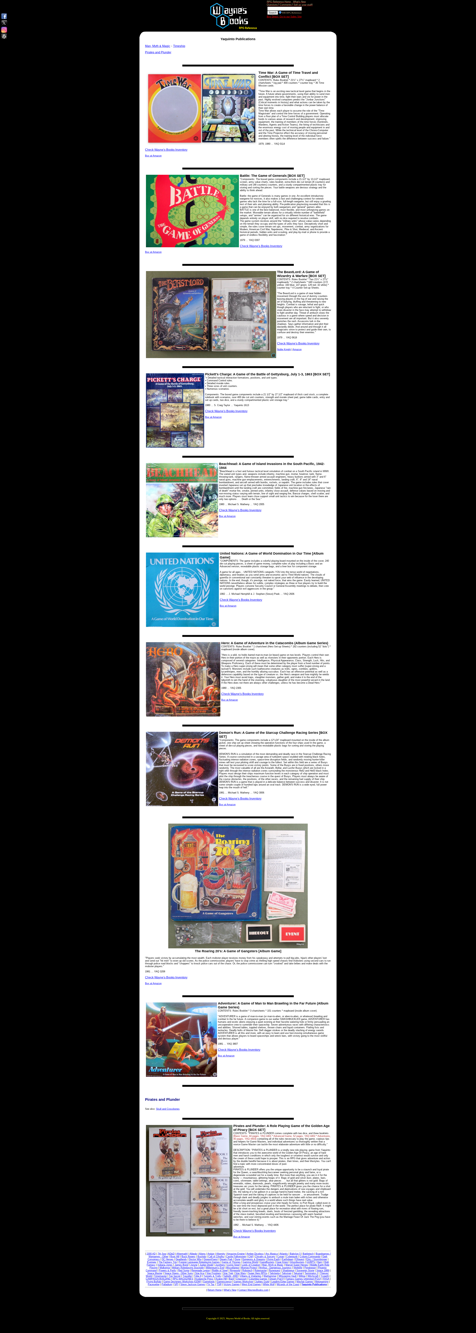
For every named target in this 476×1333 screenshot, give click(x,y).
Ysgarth (325, 1276)
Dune (237, 1259)
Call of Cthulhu (216, 1256)
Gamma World (250, 1262)
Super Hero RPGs (257, 1273)
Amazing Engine (236, 1253)
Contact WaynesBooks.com (253, 1290)
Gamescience (224, 1281)
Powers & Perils (167, 1270)
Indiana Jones (165, 1264)
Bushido (201, 1256)
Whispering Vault (288, 1276)
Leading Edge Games (283, 1281)
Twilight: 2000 (230, 1276)
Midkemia (165, 1267)
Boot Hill (174, 1256)
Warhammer (269, 1276)
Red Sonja (183, 1270)
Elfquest (299, 1259)
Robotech (247, 1270)
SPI (176, 1284)
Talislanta (274, 1273)
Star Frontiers (213, 1273)
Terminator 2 (311, 1273)
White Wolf (269, 1284)
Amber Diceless (255, 1253)
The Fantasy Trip (167, 1262)
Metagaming (321, 1281)
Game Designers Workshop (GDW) (182, 1281)
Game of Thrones (231, 1262)
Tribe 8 (197, 1276)
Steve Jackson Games (192, 1284)
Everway (151, 1262)
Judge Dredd (206, 1264)
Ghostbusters (297, 1262)
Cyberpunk (292, 1256)
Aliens (202, 1253)
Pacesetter (154, 1284)
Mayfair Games (305, 1281)
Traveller (187, 1276)
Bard (231, 1278)
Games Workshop (243, 1281)
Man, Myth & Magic (272, 1264)
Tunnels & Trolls (212, 1276)
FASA (326, 1278)
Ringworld (235, 1270)
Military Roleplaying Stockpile (188, 1267)
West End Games (251, 1284)
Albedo (193, 1253)
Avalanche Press (204, 1278)
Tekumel (298, 1273)
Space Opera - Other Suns (178, 1273)
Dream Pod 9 (276, 1278)
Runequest (274, 1270)
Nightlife (298, 1267)
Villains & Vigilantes (250, 1276)
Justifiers (220, 1264)
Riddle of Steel (220, 1270)
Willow (302, 1276)
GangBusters (267, 1262)
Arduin (211, 1253)
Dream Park (226, 1259)
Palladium (167, 1284)
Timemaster (160, 1276)
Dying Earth (273, 1259)
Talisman (286, 1273)
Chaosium (241, 1278)
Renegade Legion (200, 1270)
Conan (280, 1256)
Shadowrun (288, 1270)
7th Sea (162, 1253)
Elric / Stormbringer (316, 1259)
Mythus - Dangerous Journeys (275, 1267)
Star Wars (240, 1273)
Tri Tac (211, 1284)
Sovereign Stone (305, 1270)
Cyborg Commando (310, 1256)
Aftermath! (182, 1253)
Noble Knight (284, 349)
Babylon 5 (295, 1253)
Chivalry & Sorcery (265, 1256)
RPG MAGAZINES (183, 1278)
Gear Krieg (282, 1262)
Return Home (215, 1290)
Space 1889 (322, 1270)
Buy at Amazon (153, 155)
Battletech (308, 1253)
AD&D (171, 1253)
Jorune (193, 1264)
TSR (219, 1284)
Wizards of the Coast (288, 1284)
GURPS (310, 1262)
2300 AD (151, 1253)
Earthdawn (287, 1259)
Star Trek (228, 1273)
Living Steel (233, 1264)
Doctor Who (195, 1259)
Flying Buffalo (154, 1281)
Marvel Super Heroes (296, 1264)
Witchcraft (313, 1276)
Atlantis (284, 1253)
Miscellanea (232, 1267)
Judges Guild (262, 1281)
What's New (230, 1290)
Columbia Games (258, 1278)
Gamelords (209, 1281)
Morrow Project (249, 1267)
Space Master (154, 1273)
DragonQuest (211, 1259)
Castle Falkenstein (236, 1256)
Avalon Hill (221, 1278)
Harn (319, 1262)
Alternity (220, 1253)
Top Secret (175, 1276)
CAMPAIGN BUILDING (158, 1278)
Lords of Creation (251, 1264)
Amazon (297, 349)
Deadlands (181, 1259)
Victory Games (231, 1284)
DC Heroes (167, 1259)
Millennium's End (215, 1267)
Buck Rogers (188, 1256)
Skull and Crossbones (168, 1108)
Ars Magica (272, 1253)
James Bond (181, 1264)
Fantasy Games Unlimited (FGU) (303, 1278)
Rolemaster (261, 1270)
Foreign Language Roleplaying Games (199, 1262)
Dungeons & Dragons (253, 1259)
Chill (250, 1256)
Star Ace (199, 1273)
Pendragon (310, 1267)
